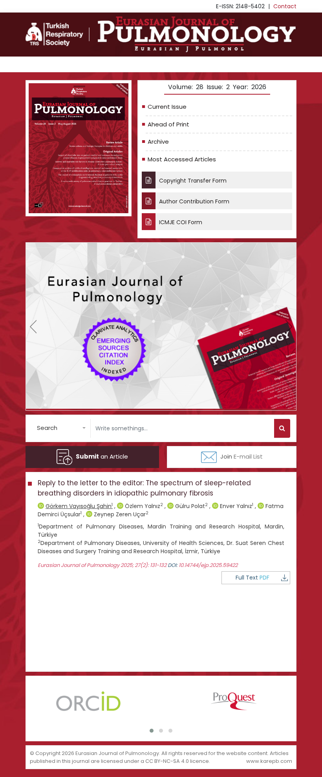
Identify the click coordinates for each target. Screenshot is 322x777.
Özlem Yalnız (143, 506)
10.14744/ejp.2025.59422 (208, 565)
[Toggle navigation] (37, 64)
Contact (284, 6)
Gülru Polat (191, 506)
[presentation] (33, 326)
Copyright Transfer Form (192, 181)
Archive (158, 141)
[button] (61, 428)
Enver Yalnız (235, 506)
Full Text (252, 577)
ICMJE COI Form (179, 222)
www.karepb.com (269, 761)
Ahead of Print (168, 124)
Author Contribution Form (193, 201)
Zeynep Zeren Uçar (120, 514)
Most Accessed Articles (182, 159)
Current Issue (167, 106)
